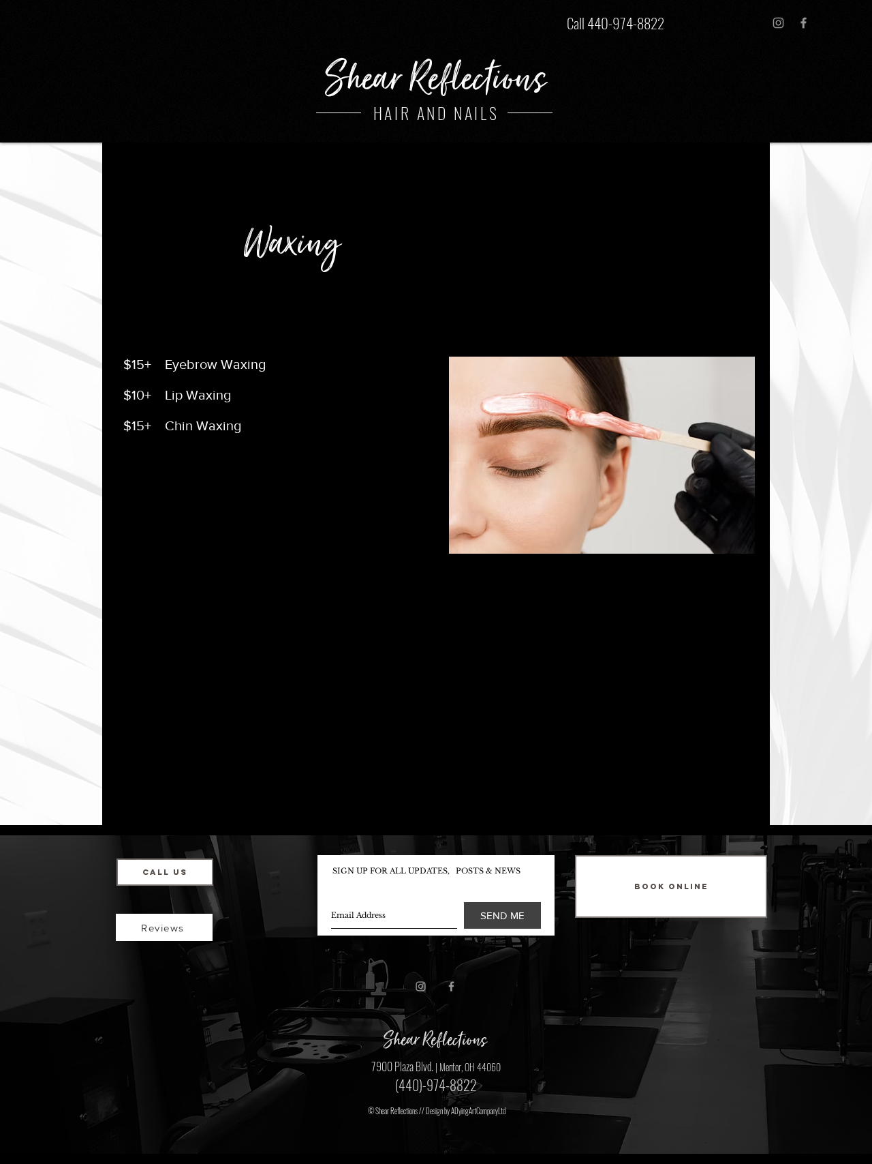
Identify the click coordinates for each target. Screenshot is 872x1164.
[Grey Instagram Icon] (778, 23)
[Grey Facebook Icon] (803, 23)
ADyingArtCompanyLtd (478, 1110)
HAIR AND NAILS (436, 112)
